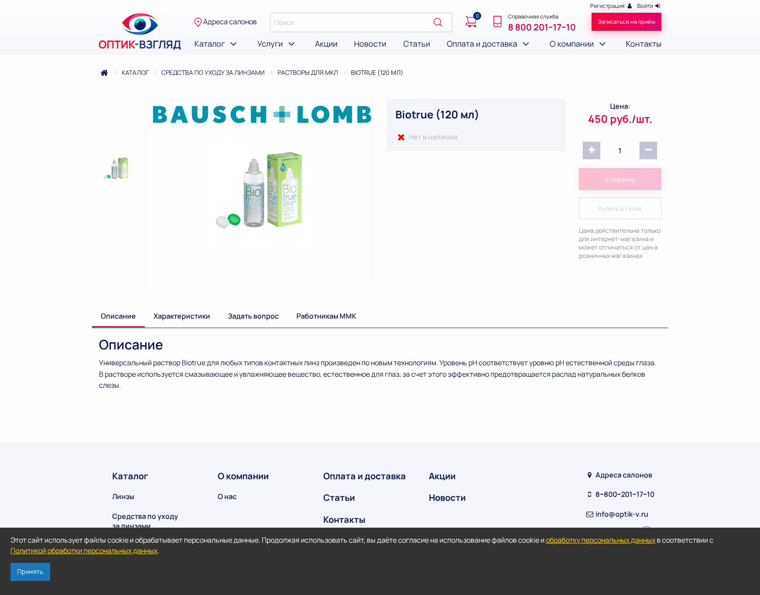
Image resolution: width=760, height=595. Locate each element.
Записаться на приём (626, 22)
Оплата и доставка (364, 476)
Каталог (135, 72)
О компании (243, 476)
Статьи (339, 497)
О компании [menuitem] (573, 43)
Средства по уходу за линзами (213, 72)
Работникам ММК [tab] (326, 316)
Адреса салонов (229, 21)
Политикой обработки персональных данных (84, 550)
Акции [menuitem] (326, 43)
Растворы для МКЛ (308, 72)
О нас (227, 496)
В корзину (620, 179)
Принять (30, 571)
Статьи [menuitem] (416, 43)
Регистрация (608, 6)
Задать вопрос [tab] (253, 316)
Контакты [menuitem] (643, 43)
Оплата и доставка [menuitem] (483, 43)
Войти (645, 6)
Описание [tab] (118, 316)
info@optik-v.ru (621, 514)
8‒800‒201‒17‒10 (624, 494)
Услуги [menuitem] (271, 43)
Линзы (123, 496)
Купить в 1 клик (620, 208)
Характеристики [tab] (181, 316)
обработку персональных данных (600, 540)
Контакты (344, 519)
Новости (447, 497)
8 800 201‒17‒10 (542, 27)
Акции (442, 476)
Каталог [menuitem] (210, 43)
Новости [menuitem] (370, 43)
